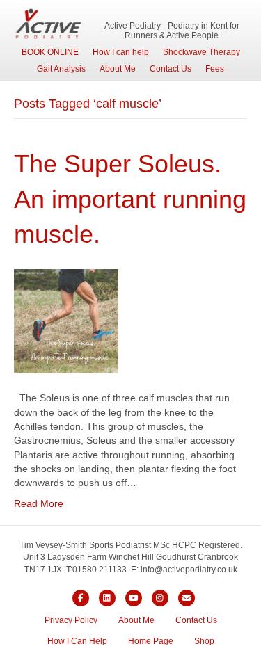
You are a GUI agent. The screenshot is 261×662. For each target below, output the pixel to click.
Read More (38, 503)
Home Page (150, 641)
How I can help (121, 52)
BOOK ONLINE (50, 52)
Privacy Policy (71, 620)
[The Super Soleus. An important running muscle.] (66, 320)
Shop (204, 641)
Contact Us (170, 69)
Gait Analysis (61, 69)
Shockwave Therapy (201, 52)
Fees (214, 69)
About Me (118, 69)
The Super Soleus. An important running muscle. (130, 199)
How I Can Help (77, 641)
